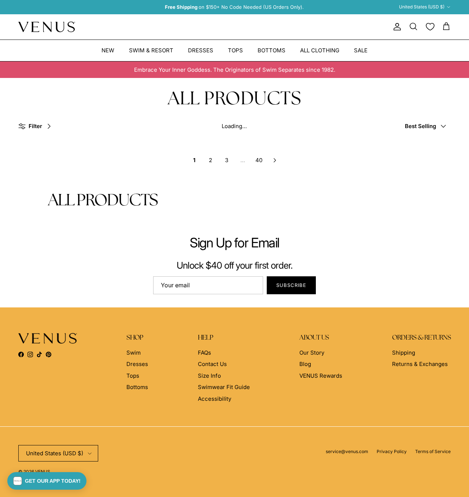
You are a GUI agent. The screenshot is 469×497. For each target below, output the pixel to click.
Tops (235, 49)
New (107, 49)
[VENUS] (46, 27)
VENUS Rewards (320, 375)
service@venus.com (347, 451)
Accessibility (214, 398)
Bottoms (271, 49)
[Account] (396, 26)
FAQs (204, 352)
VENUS (42, 471)
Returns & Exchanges (420, 363)
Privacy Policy (392, 451)
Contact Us (212, 363)
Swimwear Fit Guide (224, 387)
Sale (361, 49)
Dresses (200, 49)
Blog (305, 363)
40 (258, 160)
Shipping (403, 352)
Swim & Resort (151, 49)
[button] (46, 481)
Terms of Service (433, 451)
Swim (133, 352)
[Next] (274, 160)
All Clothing (319, 49)
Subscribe (291, 285)
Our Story (311, 352)
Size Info (209, 375)
